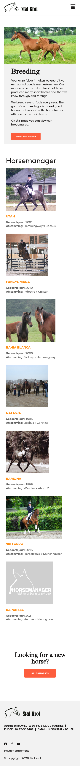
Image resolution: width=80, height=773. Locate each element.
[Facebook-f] (12, 744)
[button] (73, 7)
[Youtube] (18, 744)
